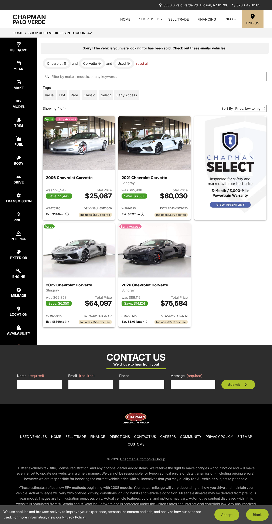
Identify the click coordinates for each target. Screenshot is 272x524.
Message (186, 376)
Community (190, 436)
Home (125, 19)
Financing (206, 19)
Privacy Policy (219, 436)
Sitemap (244, 436)
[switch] (49, 95)
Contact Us (145, 436)
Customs (136, 444)
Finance (97, 436)
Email (81, 376)
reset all (142, 63)
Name (30, 376)
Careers (168, 436)
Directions (119, 436)
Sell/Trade (178, 19)
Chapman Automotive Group (142, 459)
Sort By (227, 108)
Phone (124, 376)
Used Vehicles (33, 436)
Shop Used (149, 19)
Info (229, 19)
